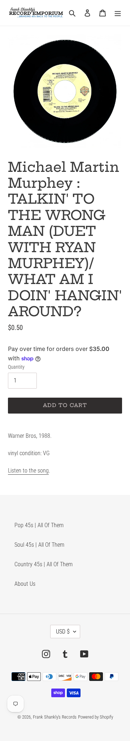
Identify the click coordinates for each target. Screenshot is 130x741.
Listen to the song (28, 470)
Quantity (16, 367)
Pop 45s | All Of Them (39, 525)
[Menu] (117, 13)
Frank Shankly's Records (55, 717)
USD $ (63, 631)
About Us (24, 583)
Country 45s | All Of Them (43, 564)
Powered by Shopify (95, 717)
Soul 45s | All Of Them (39, 544)
